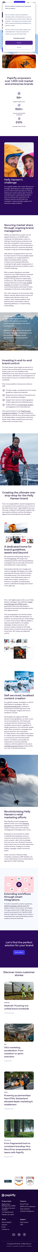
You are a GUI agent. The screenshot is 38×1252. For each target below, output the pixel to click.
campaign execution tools (13, 746)
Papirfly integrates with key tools (15, 906)
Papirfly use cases (8, 1214)
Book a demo (19, 952)
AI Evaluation (29, 1246)
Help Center (24, 1222)
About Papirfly (6, 1222)
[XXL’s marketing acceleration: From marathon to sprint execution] (19, 1033)
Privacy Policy (15, 1246)
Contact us (5, 1229)
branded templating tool (12, 706)
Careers (4, 1224)
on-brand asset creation (25, 405)
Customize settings (19, 38)
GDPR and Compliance (27, 1206)
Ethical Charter (22, 1246)
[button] (15, 1187)
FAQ (21, 1224)
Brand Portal (24, 1204)
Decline (19, 47)
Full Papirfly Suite (8, 1212)
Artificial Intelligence (27, 1211)
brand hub (12, 558)
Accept (19, 42)
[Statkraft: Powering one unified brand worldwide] (19, 991)
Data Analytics (25, 1209)
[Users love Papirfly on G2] (30, 1185)
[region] (19, 1182)
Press (3, 1227)
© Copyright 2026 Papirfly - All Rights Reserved (19, 1243)
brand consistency (12, 276)
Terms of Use (9, 1246)
